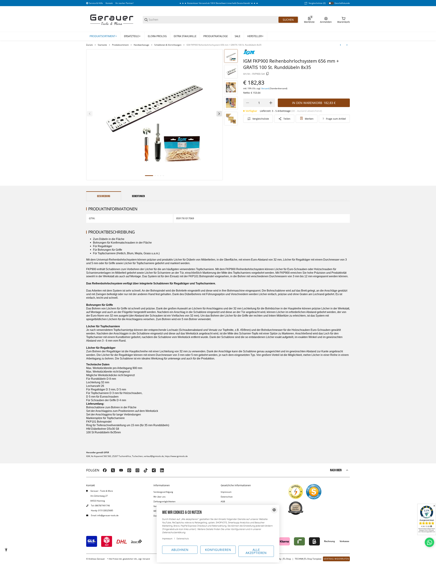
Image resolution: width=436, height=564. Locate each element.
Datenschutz (227, 496)
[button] (255, 36)
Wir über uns (159, 496)
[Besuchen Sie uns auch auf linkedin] (162, 470)
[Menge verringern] (247, 103)
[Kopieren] (268, 74)
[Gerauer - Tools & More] (111, 19)
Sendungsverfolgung (163, 491)
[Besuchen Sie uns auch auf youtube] (121, 470)
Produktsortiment (120, 45)
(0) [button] (317, 3)
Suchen (288, 20)
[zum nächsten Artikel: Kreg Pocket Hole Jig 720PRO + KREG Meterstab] (347, 45)
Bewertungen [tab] (138, 196)
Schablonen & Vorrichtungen (167, 45)
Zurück (89, 45)
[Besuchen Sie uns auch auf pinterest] (129, 470)
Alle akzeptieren (256, 551)
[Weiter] (219, 113)
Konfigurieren (218, 550)
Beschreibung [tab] (103, 196)
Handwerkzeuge (141, 45)
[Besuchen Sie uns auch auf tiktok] (145, 470)
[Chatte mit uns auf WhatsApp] (429, 542)
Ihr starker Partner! (124, 3)
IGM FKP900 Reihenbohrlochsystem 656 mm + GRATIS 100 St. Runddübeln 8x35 (223, 45)
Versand (265, 88)
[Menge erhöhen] (270, 103)
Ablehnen (180, 550)
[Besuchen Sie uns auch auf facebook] (104, 470)
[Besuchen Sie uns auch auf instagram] (137, 470)
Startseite (102, 45)
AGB (223, 501)
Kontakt (109, 3)
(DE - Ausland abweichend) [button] (306, 110)
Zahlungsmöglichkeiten (164, 501)
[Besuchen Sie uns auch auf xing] (154, 470)
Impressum (226, 491)
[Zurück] (89, 113)
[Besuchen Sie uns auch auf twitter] (113, 470)
